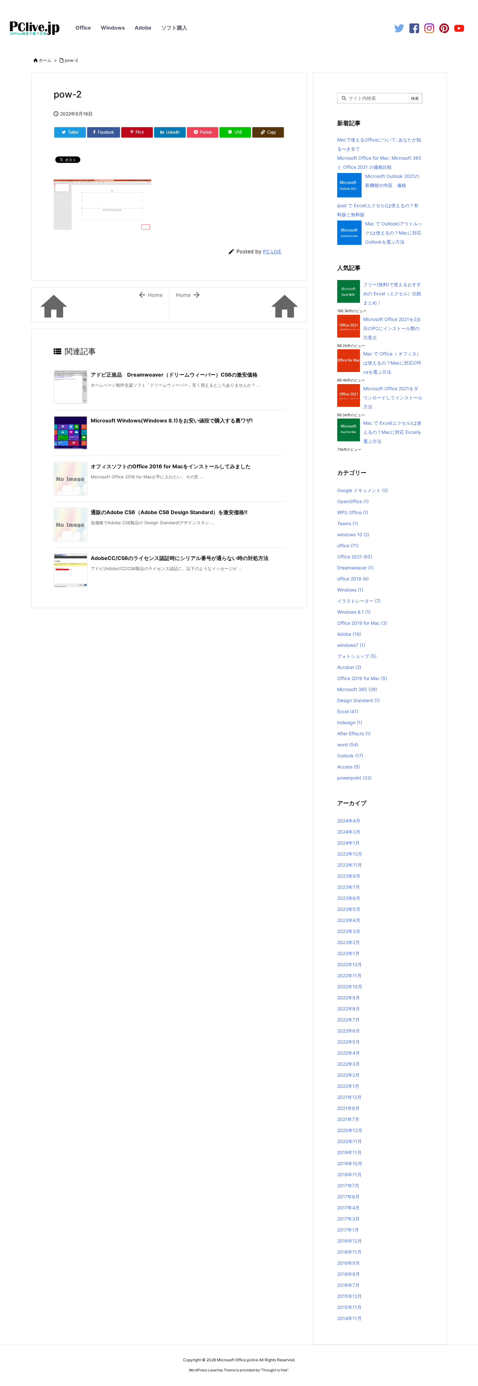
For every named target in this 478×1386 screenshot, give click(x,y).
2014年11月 (349, 1318)
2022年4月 (348, 1053)
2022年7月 (348, 1019)
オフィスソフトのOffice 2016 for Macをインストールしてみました (171, 466)
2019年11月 (349, 1152)
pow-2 (71, 60)
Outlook (350, 755)
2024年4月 (348, 820)
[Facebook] (414, 28)
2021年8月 (348, 1108)
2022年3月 (348, 1064)
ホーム (45, 60)
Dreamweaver (355, 567)
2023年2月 (348, 942)
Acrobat (349, 667)
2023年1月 (348, 953)
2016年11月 (349, 1252)
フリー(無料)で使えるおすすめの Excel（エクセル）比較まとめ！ (392, 293)
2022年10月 (349, 986)
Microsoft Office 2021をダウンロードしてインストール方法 (392, 397)
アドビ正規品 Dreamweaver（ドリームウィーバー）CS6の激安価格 (174, 374)
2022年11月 (349, 975)
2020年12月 (349, 1130)
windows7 (351, 645)
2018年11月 (349, 1174)
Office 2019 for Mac (362, 623)
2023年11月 (349, 865)
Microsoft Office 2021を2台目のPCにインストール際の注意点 (392, 328)
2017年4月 (348, 1207)
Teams (347, 523)
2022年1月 (348, 1086)
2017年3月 (348, 1218)
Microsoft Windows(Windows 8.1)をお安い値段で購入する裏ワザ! (172, 420)
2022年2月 (348, 1075)
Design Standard (358, 700)
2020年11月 (349, 1141)
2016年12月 (349, 1241)
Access (348, 766)
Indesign (349, 722)
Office (83, 27)
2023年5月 (348, 909)
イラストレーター (359, 601)
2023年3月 (348, 931)
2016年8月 (348, 1274)
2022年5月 (348, 1042)
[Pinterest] (444, 28)
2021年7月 (348, 1119)
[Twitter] (399, 28)
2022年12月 (349, 964)
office (348, 545)
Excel (347, 711)
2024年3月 (348, 831)
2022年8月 (348, 1008)
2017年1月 (348, 1230)
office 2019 (353, 578)
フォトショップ (357, 656)
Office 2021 (354, 556)
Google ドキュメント (362, 490)
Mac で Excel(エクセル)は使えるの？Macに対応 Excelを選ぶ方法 (392, 432)
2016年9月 (348, 1263)
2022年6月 (348, 1030)
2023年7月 (348, 887)
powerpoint (354, 777)
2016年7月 (348, 1285)
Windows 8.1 (354, 612)
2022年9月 (348, 997)
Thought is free (274, 1370)
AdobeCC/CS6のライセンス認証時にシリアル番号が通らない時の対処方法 (180, 558)
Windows (113, 27)
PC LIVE (272, 251)
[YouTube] (459, 28)
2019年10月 (349, 1163)
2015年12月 (349, 1296)
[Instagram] (429, 28)
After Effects (354, 733)
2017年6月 (348, 1196)
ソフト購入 (174, 27)
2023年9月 (348, 876)
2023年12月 (349, 854)
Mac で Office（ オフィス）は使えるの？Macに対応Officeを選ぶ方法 (392, 363)
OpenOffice (353, 501)
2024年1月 (348, 843)
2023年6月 (348, 898)
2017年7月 (348, 1185)
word (347, 744)
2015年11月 (349, 1307)
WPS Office (352, 512)
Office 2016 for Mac (362, 678)
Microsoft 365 (357, 689)
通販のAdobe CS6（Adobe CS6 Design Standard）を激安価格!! (169, 512)
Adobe (143, 27)
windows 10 (353, 534)
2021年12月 (349, 1097)
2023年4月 (348, 920)
